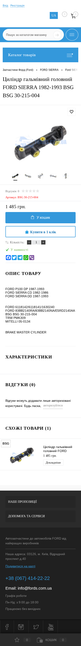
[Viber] (32, 257)
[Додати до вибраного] (72, 112)
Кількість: (17, 242)
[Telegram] (20, 257)
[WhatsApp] (26, 257)
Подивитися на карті (20, 566)
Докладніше (53, 462)
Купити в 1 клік (43, 232)
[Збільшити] (40, 143)
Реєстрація (17, 5)
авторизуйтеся (53, 405)
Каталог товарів (22, 55)
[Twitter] (14, 257)
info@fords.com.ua (35, 588)
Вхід (5, 5)
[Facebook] (8, 257)
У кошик (43, 217)
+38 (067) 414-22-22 (27, 578)
